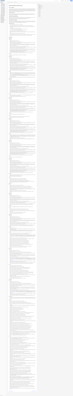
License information (2, 22)
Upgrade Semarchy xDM (3, 15)
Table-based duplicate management (40, 7)
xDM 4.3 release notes (3, 7)
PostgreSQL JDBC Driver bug (14, 236)
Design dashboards (2, 19)
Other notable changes (40, 8)
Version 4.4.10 (39, 10)
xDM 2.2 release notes (3, 12)
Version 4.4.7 (39, 12)
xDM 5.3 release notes (3, 3)
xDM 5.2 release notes (3, 4)
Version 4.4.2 (39, 15)
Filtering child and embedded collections (40, 6)
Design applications (2, 17)
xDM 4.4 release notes (3, 6)
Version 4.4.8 (39, 11)
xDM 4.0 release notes (3, 9)
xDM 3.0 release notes (3, 11)
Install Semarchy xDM (3, 14)
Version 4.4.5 (39, 13)
